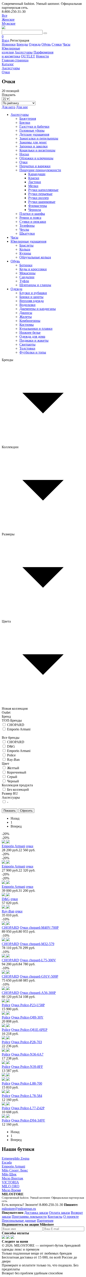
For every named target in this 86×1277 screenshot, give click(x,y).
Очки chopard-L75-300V (38, 960)
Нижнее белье (30, 332)
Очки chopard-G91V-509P (39, 976)
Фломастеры (37, 206)
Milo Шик (9, 1174)
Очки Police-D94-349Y (28, 1120)
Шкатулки (27, 233)
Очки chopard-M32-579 (37, 944)
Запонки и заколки (33, 146)
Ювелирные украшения (28, 241)
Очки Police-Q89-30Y (27, 1017)
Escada (7, 1162)
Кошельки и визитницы (37, 150)
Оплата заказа (59, 1212)
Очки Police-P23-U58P (28, 1005)
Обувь (46, 44)
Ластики (34, 182)
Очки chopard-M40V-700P (39, 927)
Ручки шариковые (41, 202)
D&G (11, 746)
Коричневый (16, 772)
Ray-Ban (13, 759)
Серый (12, 777)
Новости (42, 56)
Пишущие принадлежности (40, 170)
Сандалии (26, 277)
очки (29, 846)
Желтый (13, 768)
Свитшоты (27, 344)
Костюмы (26, 324)
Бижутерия (27, 118)
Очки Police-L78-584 (26, 1096)
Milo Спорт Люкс (15, 1170)
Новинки (9, 44)
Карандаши (36, 174)
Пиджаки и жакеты (34, 340)
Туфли (24, 281)
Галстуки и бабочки (34, 126)
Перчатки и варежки (34, 166)
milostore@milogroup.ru (19, 1209)
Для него (8, 107)
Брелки (24, 122)
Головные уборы (32, 130)
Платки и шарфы (32, 214)
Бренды (22, 44)
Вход (5, 40)
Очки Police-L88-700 (26, 1083)
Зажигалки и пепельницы (38, 138)
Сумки (57, 44)
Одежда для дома (32, 336)
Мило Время (11, 1190)
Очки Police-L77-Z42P (28, 1108)
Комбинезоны (29, 320)
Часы (66, 44)
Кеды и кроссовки (33, 269)
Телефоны (27, 225)
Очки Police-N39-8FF (27, 1067)
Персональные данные (19, 1220)
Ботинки (25, 265)
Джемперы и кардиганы (37, 309)
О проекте (71, 1216)
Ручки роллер (38, 198)
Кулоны (25, 253)
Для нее (22, 107)
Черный (13, 781)
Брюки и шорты (31, 297)
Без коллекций (18, 789)
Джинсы (25, 313)
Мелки (33, 186)
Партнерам (45, 1220)
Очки (23, 162)
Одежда (35, 44)
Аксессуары (24, 52)
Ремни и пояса (30, 217)
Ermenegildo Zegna (15, 1158)
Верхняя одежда (31, 301)
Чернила (34, 210)
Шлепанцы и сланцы (35, 285)
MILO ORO (10, 1186)
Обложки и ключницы (36, 158)
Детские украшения (34, 134)
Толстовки (27, 348)
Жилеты (25, 317)
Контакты (55, 1216)
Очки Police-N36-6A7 (27, 1054)
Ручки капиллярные (43, 190)
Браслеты (26, 245)
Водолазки (27, 305)
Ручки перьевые (40, 194)
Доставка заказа (36, 1212)
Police (11, 755)
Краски (33, 178)
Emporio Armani (18, 729)
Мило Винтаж (12, 1178)
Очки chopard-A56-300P (38, 993)
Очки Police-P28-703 (26, 1042)
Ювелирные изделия (11, 50)
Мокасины (27, 273)
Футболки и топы (32, 352)
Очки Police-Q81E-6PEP (29, 1030)
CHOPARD (15, 725)
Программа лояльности (29, 1216)
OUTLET (28, 56)
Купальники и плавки (35, 328)
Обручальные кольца (35, 257)
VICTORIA (10, 1182)
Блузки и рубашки (33, 293)
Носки (24, 154)
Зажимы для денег (33, 142)
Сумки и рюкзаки (32, 221)
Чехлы (24, 229)
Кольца (24, 249)
